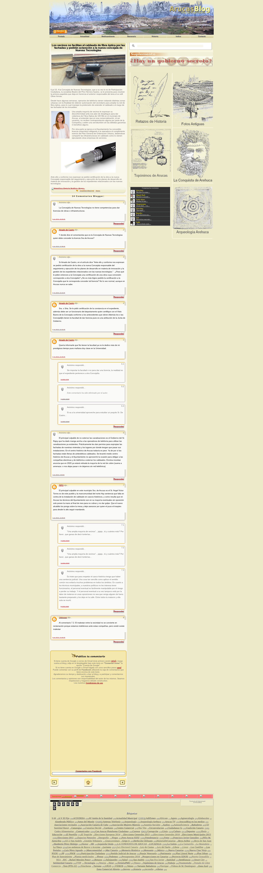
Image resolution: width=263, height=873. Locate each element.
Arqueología (130, 821)
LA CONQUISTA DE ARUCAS (132, 844)
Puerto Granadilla (200, 856)
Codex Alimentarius (64, 831)
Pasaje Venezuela (148, 853)
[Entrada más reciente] (54, 782)
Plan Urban (202, 853)
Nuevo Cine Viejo (198, 850)
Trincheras (86, 866)
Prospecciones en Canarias (155, 856)
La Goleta (172, 844)
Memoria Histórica (131, 850)
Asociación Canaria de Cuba (94, 825)
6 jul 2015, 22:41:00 (58, 329)
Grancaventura (112, 841)
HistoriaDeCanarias (166, 841)
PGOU (55, 853)
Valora (130, 866)
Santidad (171, 859)
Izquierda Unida (106, 844)
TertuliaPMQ (124, 863)
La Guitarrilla (187, 844)
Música (161, 850)
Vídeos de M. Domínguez (183, 866)
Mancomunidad (94, 850)
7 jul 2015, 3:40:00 (58, 474)
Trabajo (171, 863)
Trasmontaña (185, 863)
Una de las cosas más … (143, 219)
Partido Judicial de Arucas (123, 853)
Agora (174, 818)
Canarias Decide (94, 828)
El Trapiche (86, 834)
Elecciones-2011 (66, 837)
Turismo (98, 866)
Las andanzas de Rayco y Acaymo (84, 847)
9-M (54, 818)
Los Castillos (197, 847)
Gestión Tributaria (93, 841)
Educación (57, 834)
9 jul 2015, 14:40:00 (58, 637)
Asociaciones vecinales (65, 825)
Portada (61, 36)
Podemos (113, 856)
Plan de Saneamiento (62, 856)
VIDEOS (119, 866)
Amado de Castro (66, 230)
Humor (85, 844)
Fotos (166, 837)
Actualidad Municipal (87, 190)
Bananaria (131, 36)
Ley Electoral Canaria (127, 847)
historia (137, 869)
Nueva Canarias (176, 850)
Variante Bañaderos (146, 866)
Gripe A (126, 841)
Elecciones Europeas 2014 (107, 834)
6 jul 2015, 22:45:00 (58, 356)
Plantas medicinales (84, 856)
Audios (166, 825)
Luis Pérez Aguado (74, 850)
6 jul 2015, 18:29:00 (58, 219)
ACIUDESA (79, 818)
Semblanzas (185, 859)
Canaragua (76, 828)
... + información (67, 796)
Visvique (164, 866)
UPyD (108, 866)
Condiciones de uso (94, 683)
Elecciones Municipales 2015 (196, 834)
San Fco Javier (157, 859)
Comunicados (83, 831)
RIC (65, 859)
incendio (149, 869)
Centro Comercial (125, 828)
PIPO (61, 485)
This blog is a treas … (143, 192)
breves (127, 869)
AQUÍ (113, 661)
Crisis (165, 831)
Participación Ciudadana (93, 853)
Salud (125, 859)
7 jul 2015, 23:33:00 (65, 421)
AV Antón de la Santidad (100, 818)
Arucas (98, 190)
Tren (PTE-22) (70, 866)
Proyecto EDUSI (180, 856)
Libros (176, 847)
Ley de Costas (147, 847)
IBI (92, 844)
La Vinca (57, 847)
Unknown (63, 617)
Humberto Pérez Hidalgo (66, 844)
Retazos (98, 859)
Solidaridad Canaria (62, 863)
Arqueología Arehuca (150, 821)
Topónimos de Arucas (153, 863)
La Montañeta (202, 844)
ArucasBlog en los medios (192, 821)
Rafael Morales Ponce (80, 859)
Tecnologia (89, 863)
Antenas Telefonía (112, 821)
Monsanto (149, 850)
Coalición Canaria (195, 828)
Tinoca (137, 863)
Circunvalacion (156, 828)
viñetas (159, 869)
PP (63, 853)
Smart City (199, 859)
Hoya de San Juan (202, 841)
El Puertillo (71, 834)
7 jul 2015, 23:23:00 (65, 399)
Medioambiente (108, 36)
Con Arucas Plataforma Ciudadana (112, 831)
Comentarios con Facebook (88, 771)
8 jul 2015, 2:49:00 (65, 606)
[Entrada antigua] (122, 782)
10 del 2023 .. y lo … (143, 206)
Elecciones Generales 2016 (167, 834)
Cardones (108, 828)
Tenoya (102, 863)
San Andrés (138, 859)
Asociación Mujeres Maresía (126, 825)
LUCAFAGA (155, 844)
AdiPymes (151, 818)
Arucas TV (170, 821)
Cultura (177, 831)
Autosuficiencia (181, 825)
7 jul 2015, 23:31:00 (65, 540)
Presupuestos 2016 (131, 856)
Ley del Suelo (164, 847)
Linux (185, 847)
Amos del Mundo (86, 821)
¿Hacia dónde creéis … (143, 224)
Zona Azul (203, 866)
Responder (119, 223)
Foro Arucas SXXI (130, 837)
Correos (136, 831)
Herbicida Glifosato (143, 841)
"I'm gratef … (140, 210)
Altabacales (203, 818)
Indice (178, 36)
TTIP (78, 863)
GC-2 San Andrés (73, 841)
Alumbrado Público (64, 821)
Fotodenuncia (151, 837)
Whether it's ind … (142, 201)
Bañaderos (197, 825)
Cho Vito (142, 828)
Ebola (204, 831)
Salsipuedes (112, 859)
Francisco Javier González (186, 837)
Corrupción (152, 831)
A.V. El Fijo (63, 818)
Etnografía (103, 837)
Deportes (190, 831)
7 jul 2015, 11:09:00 (58, 517)
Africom (164, 818)
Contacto (202, 36)
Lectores (107, 847)
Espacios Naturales (87, 837)
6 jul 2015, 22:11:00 (58, 292)
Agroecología (187, 818)
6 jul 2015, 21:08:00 (58, 246)
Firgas (115, 837)
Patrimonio (166, 853)
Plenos (100, 856)
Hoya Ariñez (184, 841)
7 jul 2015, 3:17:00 (65, 379)
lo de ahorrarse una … (143, 215)
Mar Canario (112, 850)
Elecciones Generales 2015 (136, 834)
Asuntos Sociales (152, 825)
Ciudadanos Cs (175, 828)
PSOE (72, 853)
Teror (111, 863)
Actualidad (84, 36)
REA (58, 859)
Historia (155, 36)
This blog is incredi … (143, 197)
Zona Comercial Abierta (108, 869)
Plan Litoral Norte (184, 853)
